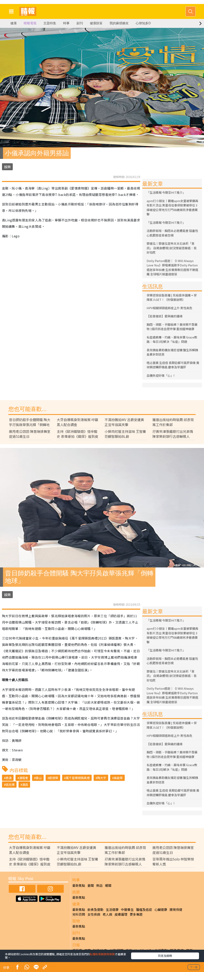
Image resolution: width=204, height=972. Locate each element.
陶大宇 (101, 778)
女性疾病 (93, 914)
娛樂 (7, 166)
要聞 (90, 885)
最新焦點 (78, 885)
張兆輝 (10, 784)
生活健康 (112, 909)
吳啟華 (118, 778)
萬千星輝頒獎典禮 (78, 778)
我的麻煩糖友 (119, 23)
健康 (13, 23)
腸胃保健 (176, 909)
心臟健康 (160, 909)
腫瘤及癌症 (144, 909)
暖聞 (108, 885)
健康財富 (96, 23)
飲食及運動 (95, 909)
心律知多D (143, 23)
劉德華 (53, 778)
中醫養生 (127, 909)
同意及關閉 (165, 956)
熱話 (99, 885)
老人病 (107, 914)
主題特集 (49, 23)
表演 (9, 778)
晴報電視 (30, 23)
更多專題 (136, 914)
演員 (25, 784)
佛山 (39, 778)
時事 (66, 23)
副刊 (79, 23)
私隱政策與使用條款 (102, 954)
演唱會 (23, 778)
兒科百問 (78, 914)
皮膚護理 (121, 914)
